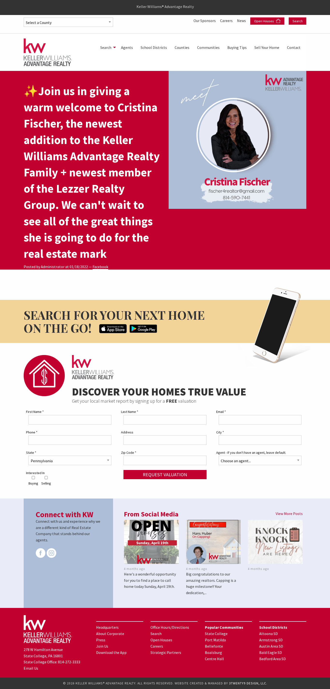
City (220, 432)
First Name (35, 411)
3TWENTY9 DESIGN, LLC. (248, 683)
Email (221, 411)
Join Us (102, 646)
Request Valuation (165, 474)
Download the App (111, 652)
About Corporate (110, 633)
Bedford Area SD (272, 658)
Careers (226, 20)
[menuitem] (106, 47)
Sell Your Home (266, 47)
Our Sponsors (205, 20)
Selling (46, 483)
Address (127, 432)
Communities (208, 47)
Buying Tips (237, 47)
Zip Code (128, 452)
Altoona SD (268, 633)
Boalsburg (213, 652)
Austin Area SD (271, 646)
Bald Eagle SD (270, 652)
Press (100, 639)
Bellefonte (214, 646)
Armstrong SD (271, 639)
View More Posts (289, 513)
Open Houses (264, 21)
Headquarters (107, 627)
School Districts (154, 47)
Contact (294, 47)
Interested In (35, 473)
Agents (127, 47)
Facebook (100, 266)
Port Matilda (215, 639)
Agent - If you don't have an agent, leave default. (251, 452)
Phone (31, 432)
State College (216, 633)
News (242, 20)
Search (298, 21)
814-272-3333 (69, 661)
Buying (33, 483)
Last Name (129, 411)
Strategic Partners (166, 652)
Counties (182, 47)
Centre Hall (214, 658)
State (31, 452)
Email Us (31, 668)
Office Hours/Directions (170, 627)
